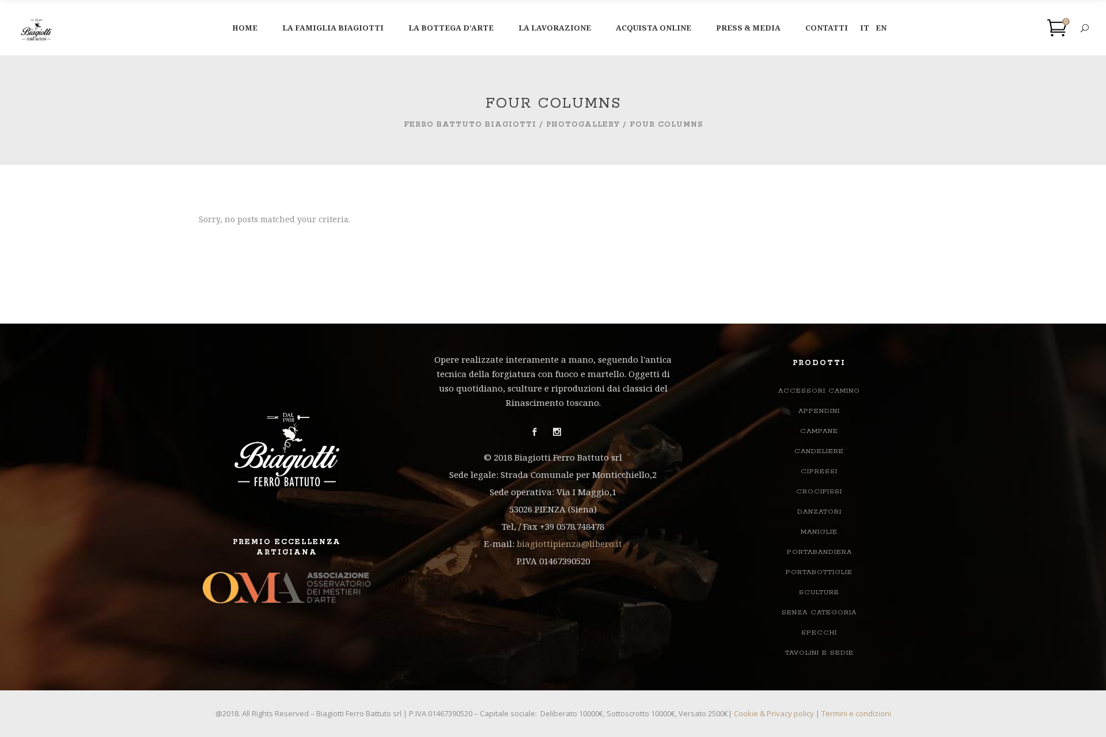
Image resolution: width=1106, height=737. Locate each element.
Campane (819, 431)
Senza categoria (819, 612)
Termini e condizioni (856, 713)
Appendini (819, 411)
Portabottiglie (819, 572)
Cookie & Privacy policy (774, 713)
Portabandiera (819, 552)
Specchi (819, 632)
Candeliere (819, 451)
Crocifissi (819, 491)
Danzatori (819, 511)
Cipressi (819, 471)
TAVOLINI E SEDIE (819, 652)
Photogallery (583, 124)
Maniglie (819, 531)
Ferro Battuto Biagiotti (470, 124)
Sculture (819, 592)
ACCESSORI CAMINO (819, 390)
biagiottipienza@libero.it (569, 543)
